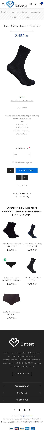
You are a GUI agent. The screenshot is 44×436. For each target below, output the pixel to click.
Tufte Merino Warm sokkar (32, 279)
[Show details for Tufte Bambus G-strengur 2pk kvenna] (11, 264)
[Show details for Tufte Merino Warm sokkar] (32, 264)
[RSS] (30, 410)
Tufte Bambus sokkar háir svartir (11, 245)
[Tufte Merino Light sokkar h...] (28, 31)
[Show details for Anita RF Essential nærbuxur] (11, 298)
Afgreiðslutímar (22, 374)
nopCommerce (27, 416)
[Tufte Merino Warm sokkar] (15, 31)
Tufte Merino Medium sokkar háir (32, 245)
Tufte (22, 97)
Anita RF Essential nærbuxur (11, 313)
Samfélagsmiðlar (22, 193)
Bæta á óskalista (25, 177)
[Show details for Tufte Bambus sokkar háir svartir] (11, 230)
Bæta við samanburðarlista (19, 177)
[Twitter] (19, 410)
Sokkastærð (22, 148)
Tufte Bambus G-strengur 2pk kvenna (11, 279)
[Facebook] (14, 410)
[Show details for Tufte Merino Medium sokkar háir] (32, 230)
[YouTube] (25, 410)
